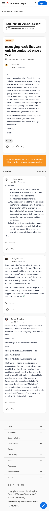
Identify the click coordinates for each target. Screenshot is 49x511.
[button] (13, 59)
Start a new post (21, 162)
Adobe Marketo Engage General (13, 11)
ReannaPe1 (15, 65)
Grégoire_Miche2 (17, 179)
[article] (24, 214)
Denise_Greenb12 (17, 319)
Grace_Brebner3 (17, 259)
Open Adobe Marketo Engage (22, 28)
